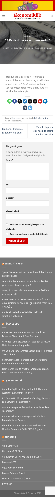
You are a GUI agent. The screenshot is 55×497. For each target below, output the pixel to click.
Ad (7, 185)
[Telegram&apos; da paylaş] (30, 107)
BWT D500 (7, 484)
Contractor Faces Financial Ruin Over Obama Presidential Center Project (25, 362)
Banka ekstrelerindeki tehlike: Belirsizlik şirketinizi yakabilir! (23, 314)
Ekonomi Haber (14, 263)
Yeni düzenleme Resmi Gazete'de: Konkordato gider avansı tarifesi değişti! (25, 283)
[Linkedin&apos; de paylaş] (45, 101)
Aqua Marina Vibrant (12, 467)
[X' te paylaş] (19, 101)
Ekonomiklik (8, 48)
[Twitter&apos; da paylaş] (25, 101)
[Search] (52, 16)
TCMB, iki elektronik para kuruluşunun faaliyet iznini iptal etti (25, 292)
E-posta (10, 198)
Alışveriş (10, 437)
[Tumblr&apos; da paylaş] (25, 107)
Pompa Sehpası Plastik (14, 473)
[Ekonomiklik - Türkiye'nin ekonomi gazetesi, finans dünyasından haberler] (27, 16)
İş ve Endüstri (13, 380)
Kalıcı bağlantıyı (41, 118)
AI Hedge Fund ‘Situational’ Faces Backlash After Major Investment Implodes (26, 343)
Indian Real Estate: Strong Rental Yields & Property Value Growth (23, 418)
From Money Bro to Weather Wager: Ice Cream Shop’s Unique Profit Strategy (25, 371)
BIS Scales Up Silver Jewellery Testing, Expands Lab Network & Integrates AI (26, 400)
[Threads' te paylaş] (30, 101)
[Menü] (4, 16)
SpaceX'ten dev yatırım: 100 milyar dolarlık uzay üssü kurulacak (27, 274)
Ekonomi (27, 36)
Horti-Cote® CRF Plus (12, 451)
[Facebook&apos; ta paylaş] (14, 101)
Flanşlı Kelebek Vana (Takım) (16, 478)
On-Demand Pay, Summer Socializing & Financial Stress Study (27, 352)
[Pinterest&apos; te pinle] (40, 101)
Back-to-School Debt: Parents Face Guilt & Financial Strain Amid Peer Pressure (23, 334)
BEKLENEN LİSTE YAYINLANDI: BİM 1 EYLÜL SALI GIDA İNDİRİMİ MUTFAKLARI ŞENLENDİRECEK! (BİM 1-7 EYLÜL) (27, 303)
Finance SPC (12, 323)
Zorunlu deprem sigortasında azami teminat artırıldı (43, 131)
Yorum (9, 160)
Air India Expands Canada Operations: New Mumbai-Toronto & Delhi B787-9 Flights (24, 427)
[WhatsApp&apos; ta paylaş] (9, 101)
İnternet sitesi (12, 211)
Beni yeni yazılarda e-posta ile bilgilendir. (29, 234)
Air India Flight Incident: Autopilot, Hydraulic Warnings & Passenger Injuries (25, 391)
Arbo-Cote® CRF (10, 446)
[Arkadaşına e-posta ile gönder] (35, 101)
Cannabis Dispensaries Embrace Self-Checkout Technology (26, 409)
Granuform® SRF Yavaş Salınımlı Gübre (22, 456)
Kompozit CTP (9, 462)
